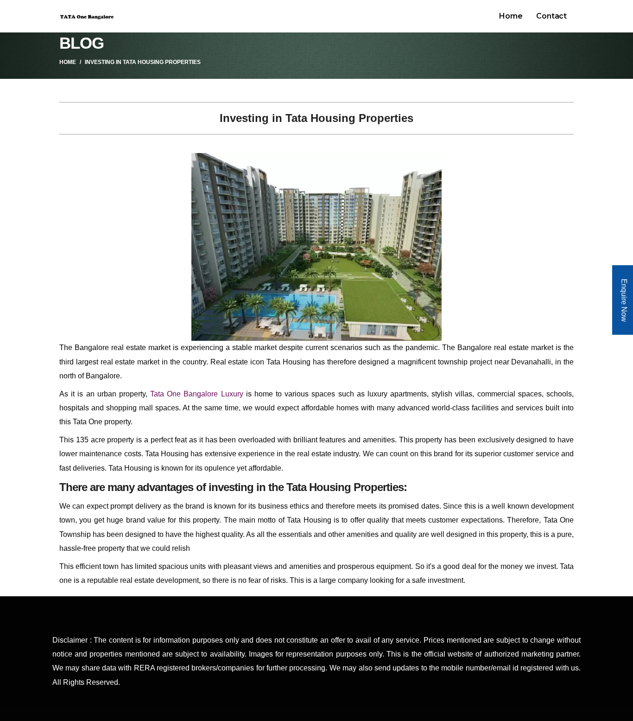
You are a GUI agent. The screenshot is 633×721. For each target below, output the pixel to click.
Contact (551, 16)
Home (510, 16)
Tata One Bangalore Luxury (196, 394)
